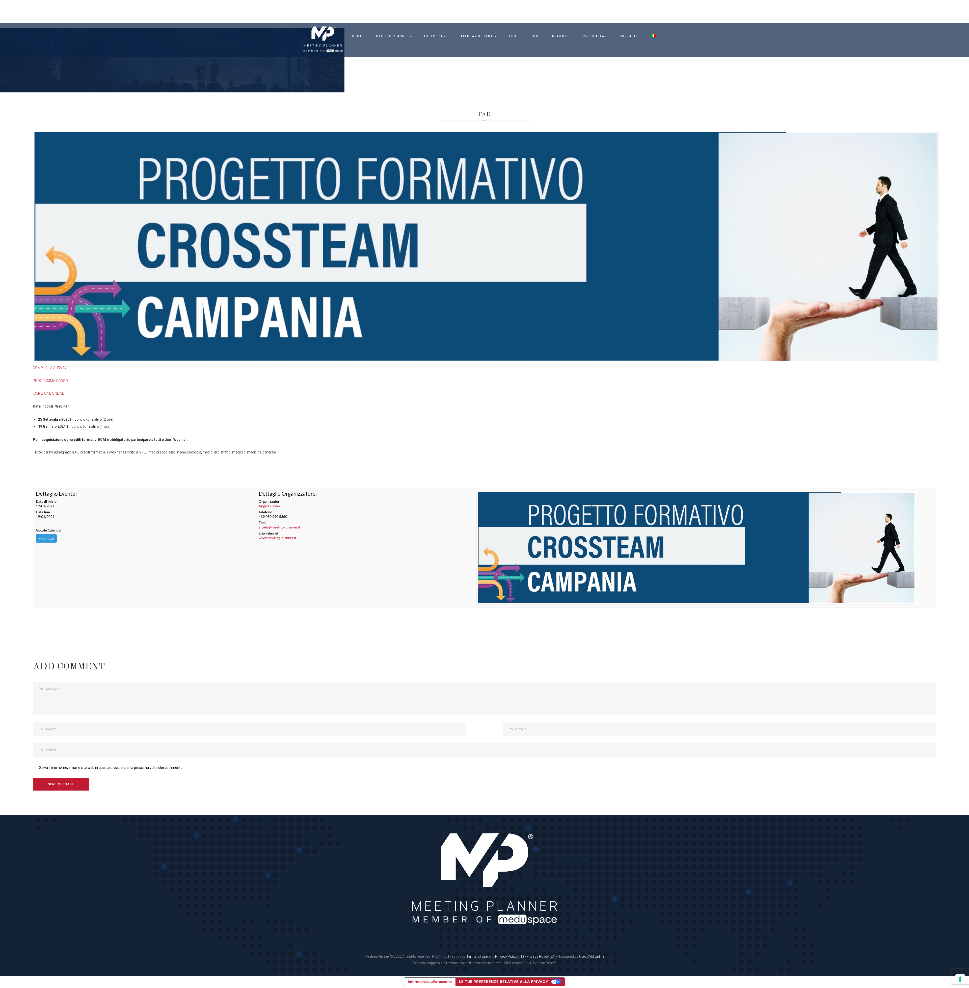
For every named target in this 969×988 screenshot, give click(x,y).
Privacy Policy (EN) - (542, 956)
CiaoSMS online (591, 956)
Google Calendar (49, 530)
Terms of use (477, 956)
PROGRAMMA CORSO (50, 381)
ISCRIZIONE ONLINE (48, 393)
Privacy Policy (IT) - (510, 956)
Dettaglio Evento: (56, 494)
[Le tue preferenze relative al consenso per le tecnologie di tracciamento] (960, 979)
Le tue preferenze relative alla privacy (503, 981)
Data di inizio (46, 501)
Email (263, 523)
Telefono (265, 512)
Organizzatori (270, 501)
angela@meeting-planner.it (279, 527)
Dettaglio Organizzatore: (288, 494)
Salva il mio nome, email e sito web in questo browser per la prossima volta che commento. (111, 768)
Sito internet (268, 533)
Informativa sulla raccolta (430, 981)
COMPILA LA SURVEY (50, 368)
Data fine (43, 512)
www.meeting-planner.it (277, 538)
